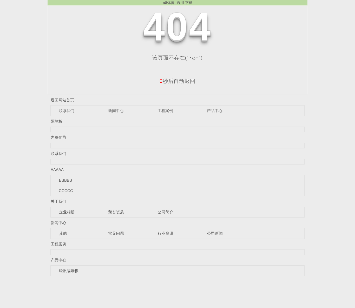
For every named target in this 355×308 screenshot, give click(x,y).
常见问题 (116, 233)
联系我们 (66, 110)
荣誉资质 (116, 212)
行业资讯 (165, 233)
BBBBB (65, 180)
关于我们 (58, 201)
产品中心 (214, 110)
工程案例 (165, 110)
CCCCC (66, 190)
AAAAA (57, 169)
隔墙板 (56, 121)
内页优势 (58, 137)
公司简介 (165, 212)
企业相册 (67, 212)
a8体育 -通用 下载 (177, 3)
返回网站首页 (62, 100)
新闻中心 (116, 110)
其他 (63, 233)
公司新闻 (215, 233)
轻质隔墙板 (68, 270)
